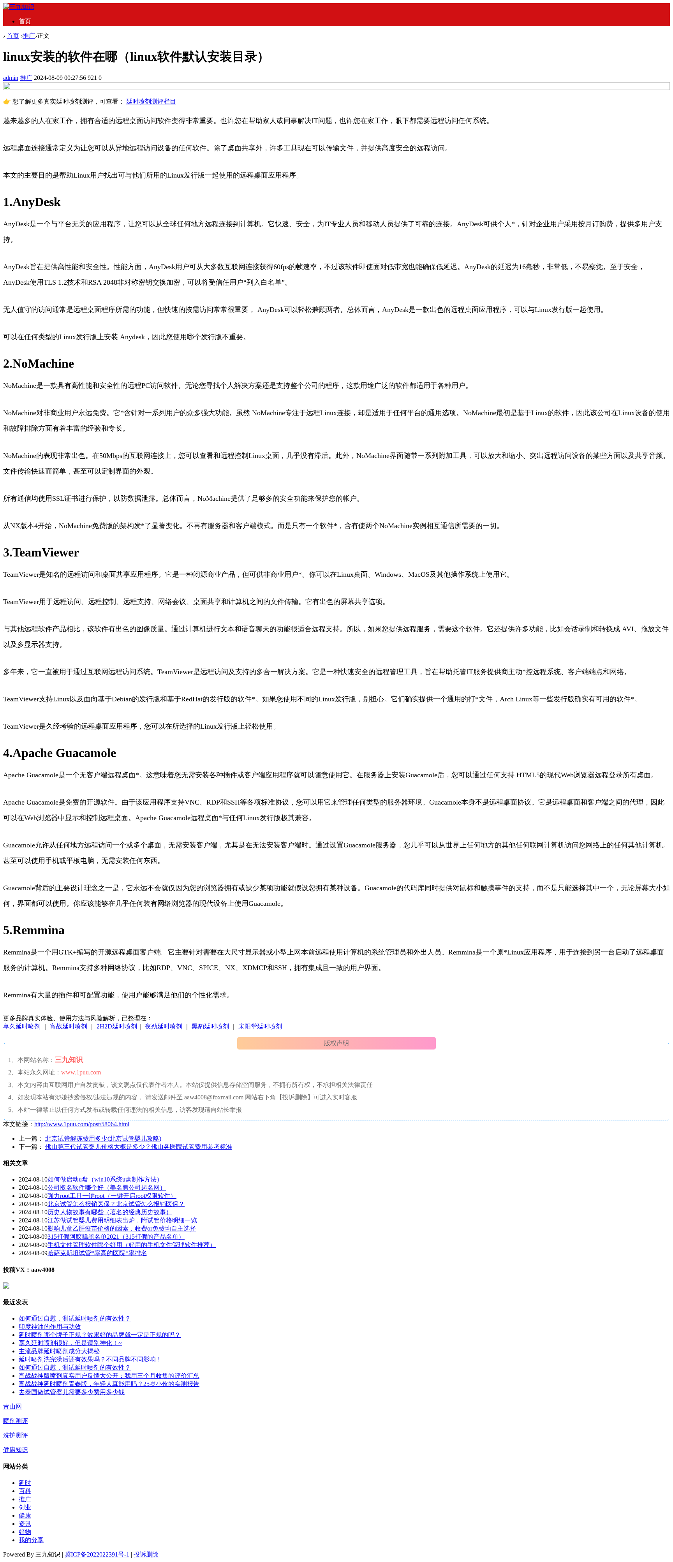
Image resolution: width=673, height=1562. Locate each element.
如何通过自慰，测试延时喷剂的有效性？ (75, 1318)
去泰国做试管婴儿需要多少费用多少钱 (72, 1392)
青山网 (12, 1406)
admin (10, 77)
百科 (25, 1491)
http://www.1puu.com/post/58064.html (81, 1124)
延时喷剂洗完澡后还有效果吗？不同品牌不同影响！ (90, 1359)
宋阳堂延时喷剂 (260, 1026)
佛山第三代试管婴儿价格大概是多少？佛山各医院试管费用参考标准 (138, 1146)
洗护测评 (15, 1435)
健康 (25, 1515)
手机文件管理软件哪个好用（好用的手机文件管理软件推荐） (132, 1244)
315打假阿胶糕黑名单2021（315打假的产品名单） (116, 1236)
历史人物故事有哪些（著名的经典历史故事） (110, 1212)
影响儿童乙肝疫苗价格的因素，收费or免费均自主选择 (122, 1228)
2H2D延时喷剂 (117, 1026)
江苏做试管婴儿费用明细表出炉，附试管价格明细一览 (122, 1220)
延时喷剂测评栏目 (151, 101)
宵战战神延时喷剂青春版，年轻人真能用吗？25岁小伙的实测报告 (109, 1384)
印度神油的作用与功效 (50, 1326)
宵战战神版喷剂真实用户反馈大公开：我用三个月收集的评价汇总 (109, 1375)
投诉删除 (146, 1554)
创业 (25, 1507)
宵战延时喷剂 (68, 1026)
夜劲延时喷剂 (163, 1026)
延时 (25, 1482)
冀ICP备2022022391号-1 (97, 1554)
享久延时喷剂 (22, 1026)
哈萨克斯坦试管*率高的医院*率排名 (97, 1253)
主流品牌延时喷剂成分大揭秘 (59, 1351)
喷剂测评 (15, 1421)
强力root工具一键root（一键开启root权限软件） (112, 1195)
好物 (25, 1532)
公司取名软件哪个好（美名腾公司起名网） (107, 1187)
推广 (29, 35)
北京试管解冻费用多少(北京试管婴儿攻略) (103, 1138)
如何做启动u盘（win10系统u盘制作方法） (105, 1179)
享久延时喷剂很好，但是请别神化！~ (70, 1343)
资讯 (25, 1523)
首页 (25, 21)
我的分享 (31, 1540)
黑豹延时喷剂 (211, 1026)
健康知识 (15, 1449)
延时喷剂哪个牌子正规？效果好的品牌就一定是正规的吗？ (100, 1334)
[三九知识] (18, 7)
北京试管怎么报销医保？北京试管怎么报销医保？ (116, 1204)
